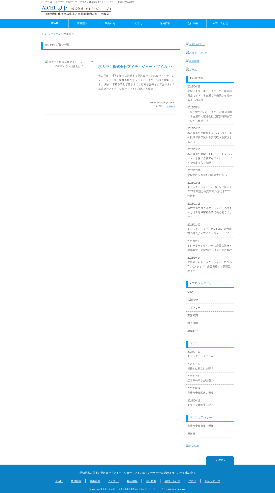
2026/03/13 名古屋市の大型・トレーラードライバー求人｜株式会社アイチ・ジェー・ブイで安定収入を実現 (209, 156)
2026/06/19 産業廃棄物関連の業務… (201, 390)
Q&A (190, 291)
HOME (55, 23)
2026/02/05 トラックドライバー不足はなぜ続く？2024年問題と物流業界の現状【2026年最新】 (209, 189)
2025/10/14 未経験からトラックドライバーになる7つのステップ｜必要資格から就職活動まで (209, 264)
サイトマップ (212, 481)
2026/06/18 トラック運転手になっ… (201, 403)
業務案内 (82, 23)
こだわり (137, 23)
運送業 (191, 433)
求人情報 (192, 323)
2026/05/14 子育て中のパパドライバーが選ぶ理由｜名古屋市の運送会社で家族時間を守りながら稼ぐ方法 (209, 114)
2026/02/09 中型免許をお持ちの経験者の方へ (207, 172)
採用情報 (165, 23)
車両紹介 (192, 330)
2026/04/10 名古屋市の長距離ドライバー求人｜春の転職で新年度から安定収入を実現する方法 (209, 135)
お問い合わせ (220, 23)
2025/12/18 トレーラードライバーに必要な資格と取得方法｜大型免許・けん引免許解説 (209, 246)
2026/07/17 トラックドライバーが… (201, 354)
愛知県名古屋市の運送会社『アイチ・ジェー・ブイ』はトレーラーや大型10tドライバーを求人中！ (138, 472)
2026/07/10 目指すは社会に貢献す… (201, 366)
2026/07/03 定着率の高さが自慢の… (201, 378)
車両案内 (110, 23)
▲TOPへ (220, 460)
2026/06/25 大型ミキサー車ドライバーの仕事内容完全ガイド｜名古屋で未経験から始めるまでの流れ (209, 93)
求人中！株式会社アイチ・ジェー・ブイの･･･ (135, 67)
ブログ (54, 34)
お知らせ (170, 106)
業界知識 (192, 315)
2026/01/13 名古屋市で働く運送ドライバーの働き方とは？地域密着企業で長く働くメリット (209, 210)
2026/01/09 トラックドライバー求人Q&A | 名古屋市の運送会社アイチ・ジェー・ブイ (209, 229)
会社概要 (192, 23)
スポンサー (194, 307)
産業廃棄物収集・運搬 (200, 425)
